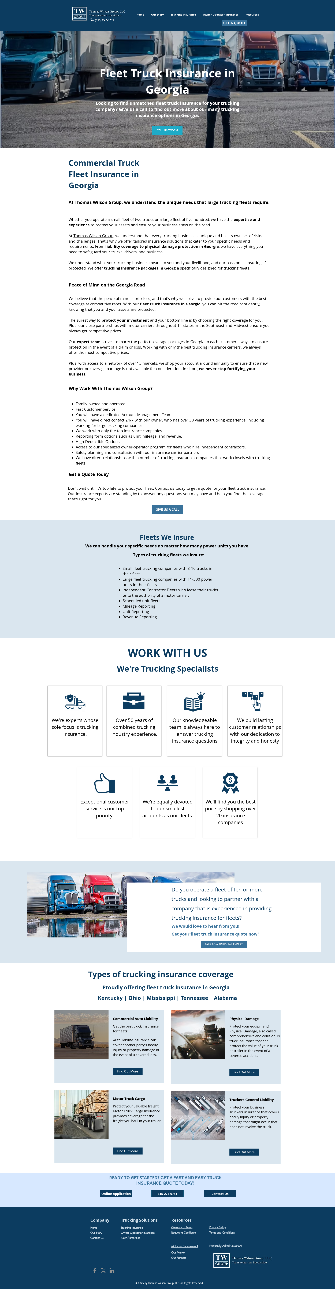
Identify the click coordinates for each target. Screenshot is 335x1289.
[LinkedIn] (112, 1270)
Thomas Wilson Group (93, 235)
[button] (116, 1193)
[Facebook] (94, 1270)
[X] (103, 1270)
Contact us (164, 488)
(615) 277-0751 (104, 20)
